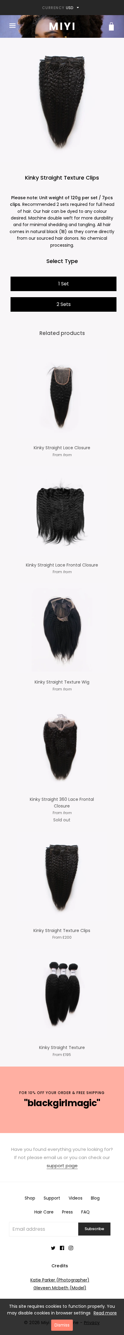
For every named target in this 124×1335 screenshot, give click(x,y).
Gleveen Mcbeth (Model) (59, 1288)
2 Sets (64, 304)
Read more (105, 1313)
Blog (95, 1198)
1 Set (63, 283)
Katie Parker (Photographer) (59, 1280)
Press (67, 1212)
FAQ (85, 1212)
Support (52, 1198)
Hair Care (44, 1212)
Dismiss (62, 1325)
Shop (30, 1198)
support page (62, 1165)
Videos (75, 1198)
